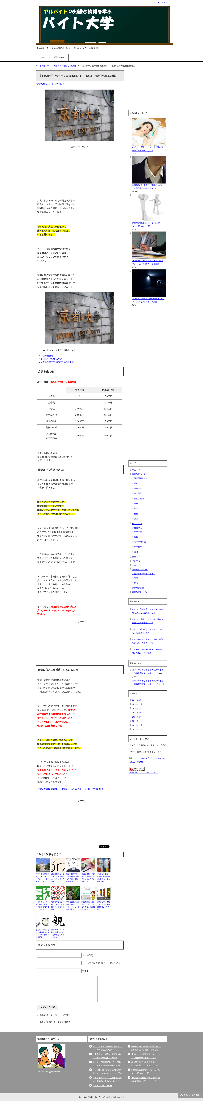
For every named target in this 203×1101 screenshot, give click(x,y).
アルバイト (137, 470)
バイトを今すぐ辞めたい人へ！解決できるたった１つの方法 (147, 641)
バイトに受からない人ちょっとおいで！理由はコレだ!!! (147, 631)
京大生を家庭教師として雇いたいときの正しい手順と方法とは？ (42, 877)
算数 (136, 537)
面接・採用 (139, 499)
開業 (134, 565)
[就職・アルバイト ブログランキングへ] (137, 769)
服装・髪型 (137, 524)
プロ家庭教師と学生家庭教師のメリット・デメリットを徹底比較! (73, 905)
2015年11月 (137, 729)
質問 (136, 519)
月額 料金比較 (46, 355)
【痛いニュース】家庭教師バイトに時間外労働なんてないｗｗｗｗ (42, 905)
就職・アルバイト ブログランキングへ (143, 773)
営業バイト (137, 557)
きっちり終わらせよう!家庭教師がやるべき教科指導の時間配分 (43, 933)
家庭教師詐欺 (138, 588)
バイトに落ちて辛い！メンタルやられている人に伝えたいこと (147, 611)
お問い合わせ (59, 57)
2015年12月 (137, 725)
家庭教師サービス (140, 592)
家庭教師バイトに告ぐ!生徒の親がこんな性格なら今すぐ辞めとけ (58, 933)
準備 (136, 503)
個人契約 (138, 493)
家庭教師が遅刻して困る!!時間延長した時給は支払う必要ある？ (73, 877)
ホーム (43, 57)
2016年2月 (137, 717)
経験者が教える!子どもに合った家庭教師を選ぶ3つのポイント (103, 905)
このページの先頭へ (192, 1095)
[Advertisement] (79, 168)
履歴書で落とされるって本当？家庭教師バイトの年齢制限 (57, 905)
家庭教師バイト (139, 474)
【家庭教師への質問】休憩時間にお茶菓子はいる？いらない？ (88, 877)
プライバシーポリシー (102, 1086)
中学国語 (138, 532)
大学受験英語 (140, 542)
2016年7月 (137, 709)
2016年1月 (137, 721)
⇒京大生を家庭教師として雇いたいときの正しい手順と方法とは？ (70, 789)
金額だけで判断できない (51, 358)
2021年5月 (137, 700)
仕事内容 (138, 488)
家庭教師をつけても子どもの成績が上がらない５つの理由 (57, 877)
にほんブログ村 (136, 762)
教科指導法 (137, 528)
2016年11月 (137, 704)
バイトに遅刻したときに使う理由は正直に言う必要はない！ (147, 621)
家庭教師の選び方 (140, 570)
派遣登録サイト (141, 478)
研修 (136, 514)
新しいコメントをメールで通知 (55, 1015)
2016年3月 (137, 713)
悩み (136, 508)
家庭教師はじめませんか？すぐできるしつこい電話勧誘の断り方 (88, 905)
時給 (136, 483)
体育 (136, 552)
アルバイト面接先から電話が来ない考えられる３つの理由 (147, 651)
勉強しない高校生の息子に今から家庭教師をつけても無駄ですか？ (103, 877)
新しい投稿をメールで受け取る (55, 1022)
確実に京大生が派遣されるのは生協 (56, 362)
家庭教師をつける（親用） (49, 84)
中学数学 (138, 547)
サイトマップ (161, 2)
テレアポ (136, 561)
